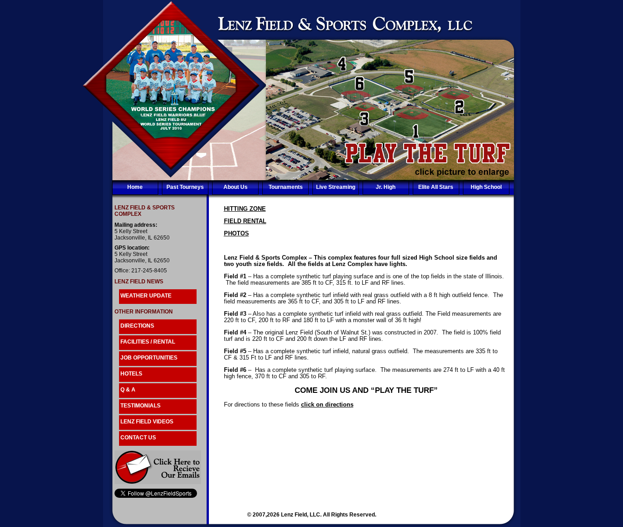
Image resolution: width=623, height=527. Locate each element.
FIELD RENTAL (245, 221)
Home (135, 187)
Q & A (127, 389)
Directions (137, 326)
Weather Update (145, 295)
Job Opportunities (148, 358)
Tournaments (286, 187)
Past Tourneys (185, 187)
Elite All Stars (435, 187)
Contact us (138, 437)
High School (486, 187)
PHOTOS (236, 233)
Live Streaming (335, 187)
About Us (235, 187)
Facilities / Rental (147, 342)
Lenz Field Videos (146, 421)
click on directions (327, 404)
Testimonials (140, 405)
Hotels (131, 373)
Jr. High (385, 187)
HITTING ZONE (245, 208)
